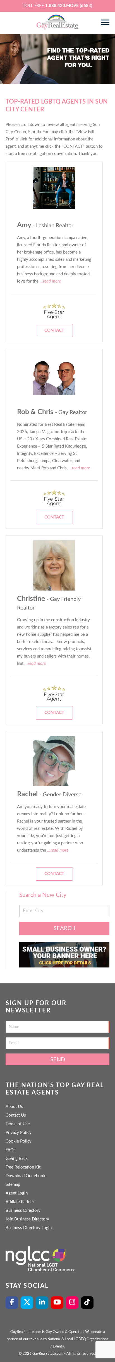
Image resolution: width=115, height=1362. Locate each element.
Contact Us (16, 1115)
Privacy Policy (19, 1133)
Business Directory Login (29, 1228)
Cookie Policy (19, 1141)
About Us (14, 1107)
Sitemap (13, 1184)
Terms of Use (18, 1124)
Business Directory (23, 1210)
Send (57, 1059)
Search (64, 928)
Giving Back (17, 1158)
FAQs (11, 1150)
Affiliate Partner (20, 1202)
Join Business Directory (27, 1219)
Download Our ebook (25, 1176)
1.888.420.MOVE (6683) (68, 6)
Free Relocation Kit (23, 1167)
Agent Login (17, 1193)
